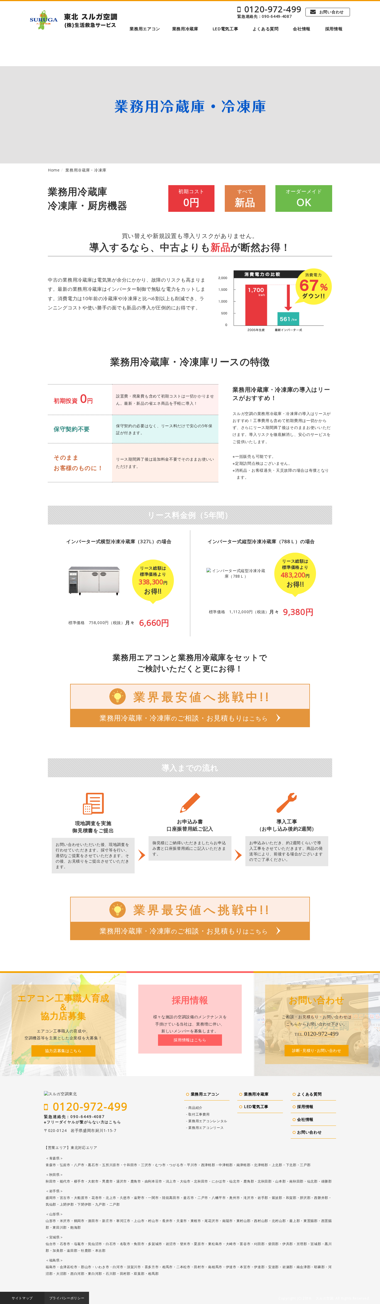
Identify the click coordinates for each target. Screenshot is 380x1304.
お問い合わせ (331, 11)
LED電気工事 (225, 28)
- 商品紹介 (194, 1107)
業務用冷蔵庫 (185, 28)
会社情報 (301, 28)
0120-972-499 (273, 9)
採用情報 (334, 28)
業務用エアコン (145, 28)
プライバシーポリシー (67, 1298)
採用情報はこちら (190, 1039)
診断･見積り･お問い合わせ (316, 1050)
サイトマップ (22, 1298)
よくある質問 (266, 28)
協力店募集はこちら (63, 1050)
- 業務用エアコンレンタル (206, 1121)
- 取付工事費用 (198, 1114)
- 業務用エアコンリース (205, 1127)
